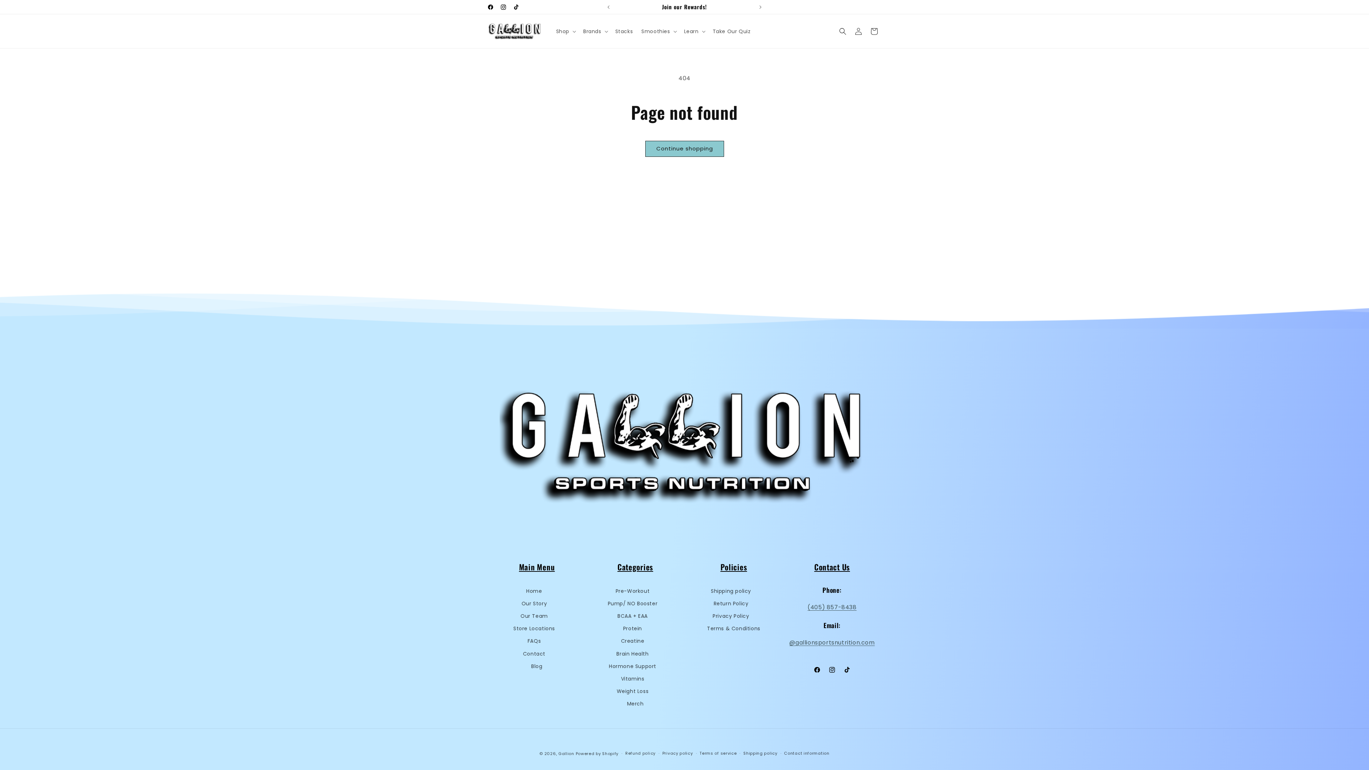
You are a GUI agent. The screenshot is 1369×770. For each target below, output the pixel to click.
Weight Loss (633, 691)
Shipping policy (731, 591)
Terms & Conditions (733, 628)
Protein (632, 628)
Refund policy (640, 753)
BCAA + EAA (632, 616)
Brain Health (632, 653)
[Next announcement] (760, 7)
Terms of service (718, 753)
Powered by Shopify (597, 753)
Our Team (534, 616)
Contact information (806, 753)
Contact (534, 653)
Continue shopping (684, 148)
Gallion (566, 753)
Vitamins (633, 678)
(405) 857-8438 (831, 607)
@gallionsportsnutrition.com (832, 642)
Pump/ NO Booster (633, 603)
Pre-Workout (633, 591)
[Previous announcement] (608, 7)
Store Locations (534, 628)
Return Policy (731, 603)
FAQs (534, 641)
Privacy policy (677, 753)
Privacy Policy (731, 616)
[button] (565, 31)
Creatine (633, 641)
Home (534, 591)
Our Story (534, 603)
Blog (536, 666)
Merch (635, 703)
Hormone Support (632, 666)
